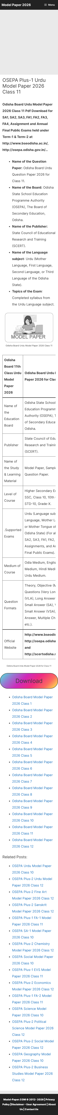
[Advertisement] (29, 42)
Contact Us (31, 1109)
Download (29, 680)
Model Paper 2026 (16, 5)
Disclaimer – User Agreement (28, 1104)
